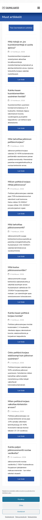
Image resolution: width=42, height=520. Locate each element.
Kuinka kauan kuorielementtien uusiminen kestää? (17, 93)
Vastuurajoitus (32, 517)
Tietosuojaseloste (21, 517)
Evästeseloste (9, 517)
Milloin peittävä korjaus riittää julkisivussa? (19, 183)
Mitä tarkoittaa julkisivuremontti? (16, 226)
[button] (38, 8)
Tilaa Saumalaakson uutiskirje (21, 28)
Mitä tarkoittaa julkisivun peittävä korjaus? (19, 141)
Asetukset (21, 511)
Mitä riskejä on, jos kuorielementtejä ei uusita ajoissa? (20, 44)
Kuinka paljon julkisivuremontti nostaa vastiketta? (19, 450)
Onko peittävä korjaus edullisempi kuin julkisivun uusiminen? (20, 355)
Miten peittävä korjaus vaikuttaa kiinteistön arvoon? (18, 404)
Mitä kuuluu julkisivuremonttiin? (17, 269)
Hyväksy (21, 499)
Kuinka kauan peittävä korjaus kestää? (18, 314)
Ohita (21, 505)
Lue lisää (21, 79)
